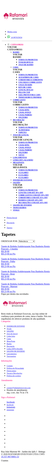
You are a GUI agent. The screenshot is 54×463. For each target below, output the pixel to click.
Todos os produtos (28, 60)
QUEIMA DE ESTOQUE (22, 180)
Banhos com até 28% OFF (30, 200)
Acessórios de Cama (28, 77)
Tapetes (22, 132)
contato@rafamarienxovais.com (18, 388)
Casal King (23, 110)
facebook (11, 402)
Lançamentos (20, 157)
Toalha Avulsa (25, 62)
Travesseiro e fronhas (30, 97)
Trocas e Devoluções (14, 373)
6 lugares (23, 175)
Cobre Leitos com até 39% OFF (33, 195)
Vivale (16, 210)
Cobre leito (19, 100)
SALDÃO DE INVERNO (22, 205)
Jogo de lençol (21, 135)
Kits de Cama (24, 87)
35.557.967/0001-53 (10, 456)
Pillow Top (24, 92)
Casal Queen (24, 112)
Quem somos (11, 371)
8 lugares (23, 177)
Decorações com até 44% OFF (33, 203)
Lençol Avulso (25, 90)
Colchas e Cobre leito (30, 82)
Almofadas (24, 130)
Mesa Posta (18, 162)
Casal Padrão (25, 115)
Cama (15, 67)
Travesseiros (19, 208)
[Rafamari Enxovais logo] (15, 26)
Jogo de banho (25, 65)
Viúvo (21, 155)
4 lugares (23, 172)
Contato (10, 366)
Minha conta (12, 32)
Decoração (18, 120)
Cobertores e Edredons (30, 80)
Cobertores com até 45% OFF (33, 198)
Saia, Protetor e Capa (29, 95)
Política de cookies (14, 376)
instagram (11, 407)
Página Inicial (12, 218)
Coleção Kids (25, 85)
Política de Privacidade (15, 368)
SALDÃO (16, 182)
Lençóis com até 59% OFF (30, 193)
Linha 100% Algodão (23, 160)
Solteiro (23, 117)
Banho (16, 52)
